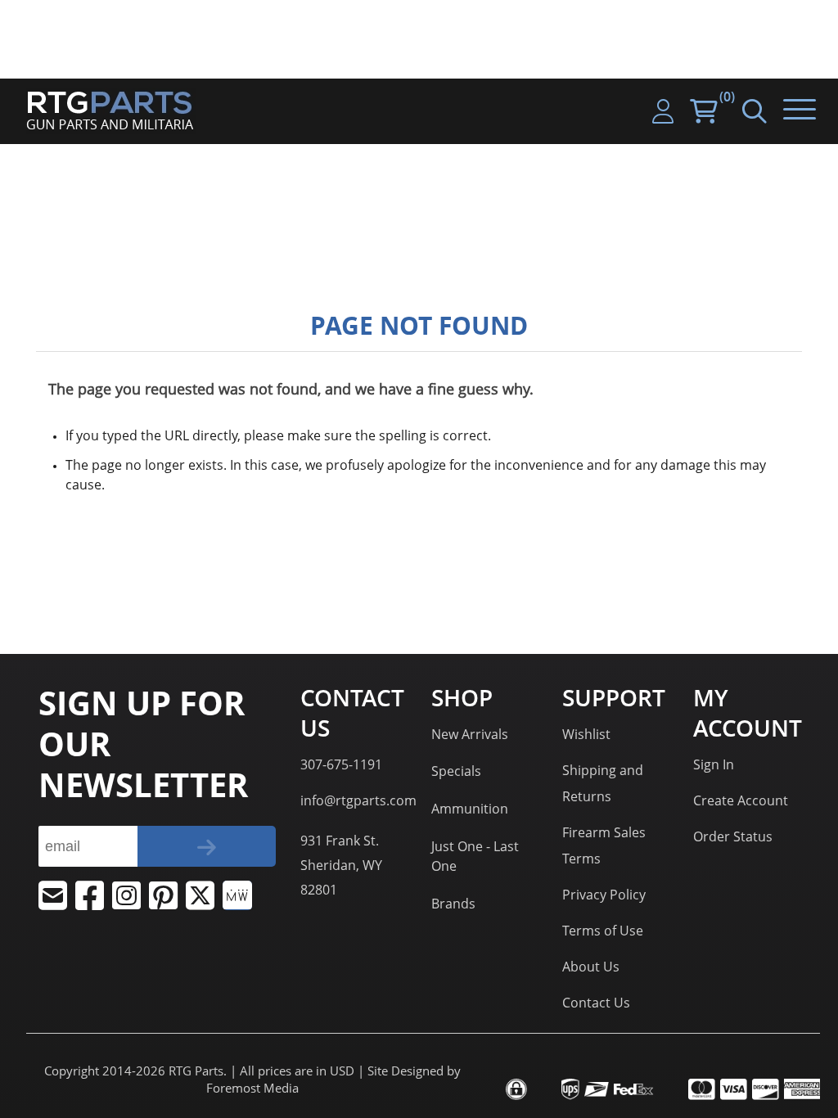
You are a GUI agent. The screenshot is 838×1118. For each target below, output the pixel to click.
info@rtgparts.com (358, 800)
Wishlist (586, 734)
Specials (456, 771)
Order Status (733, 836)
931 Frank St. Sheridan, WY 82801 (341, 865)
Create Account (740, 800)
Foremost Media (252, 1088)
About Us (590, 967)
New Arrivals (469, 734)
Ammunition (469, 809)
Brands (453, 904)
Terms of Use (602, 931)
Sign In (713, 764)
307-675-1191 (341, 764)
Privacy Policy (604, 895)
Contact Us (596, 1003)
